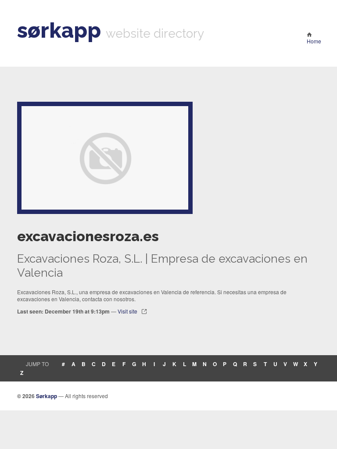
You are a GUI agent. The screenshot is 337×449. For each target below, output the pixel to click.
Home (314, 41)
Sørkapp (46, 396)
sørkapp (59, 30)
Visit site (127, 311)
